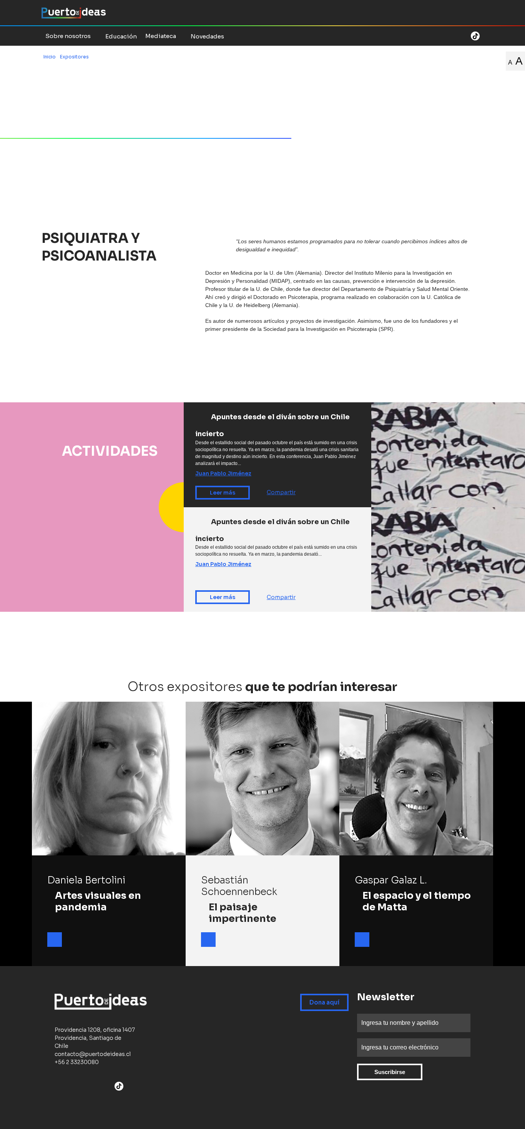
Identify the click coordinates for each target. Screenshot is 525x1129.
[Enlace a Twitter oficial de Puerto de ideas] (424, 36)
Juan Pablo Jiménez (223, 473)
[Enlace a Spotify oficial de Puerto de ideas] (454, 36)
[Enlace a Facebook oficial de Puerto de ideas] (414, 36)
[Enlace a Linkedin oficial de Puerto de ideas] (464, 36)
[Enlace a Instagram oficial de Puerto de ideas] (434, 36)
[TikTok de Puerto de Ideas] (475, 35)
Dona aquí (324, 1002)
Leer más (222, 492)
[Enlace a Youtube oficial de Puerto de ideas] (444, 36)
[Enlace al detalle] (54, 939)
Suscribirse (389, 1072)
